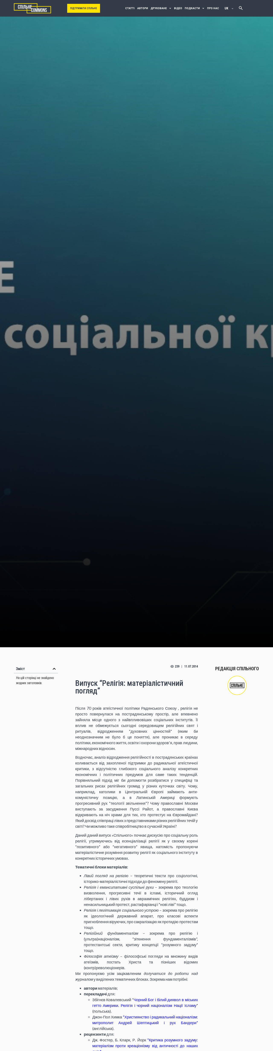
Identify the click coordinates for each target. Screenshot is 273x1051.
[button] (54, 668)
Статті (130, 8)
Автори (142, 8)
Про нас (213, 8)
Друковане (159, 8)
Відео (178, 8)
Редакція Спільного (237, 668)
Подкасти (192, 8)
